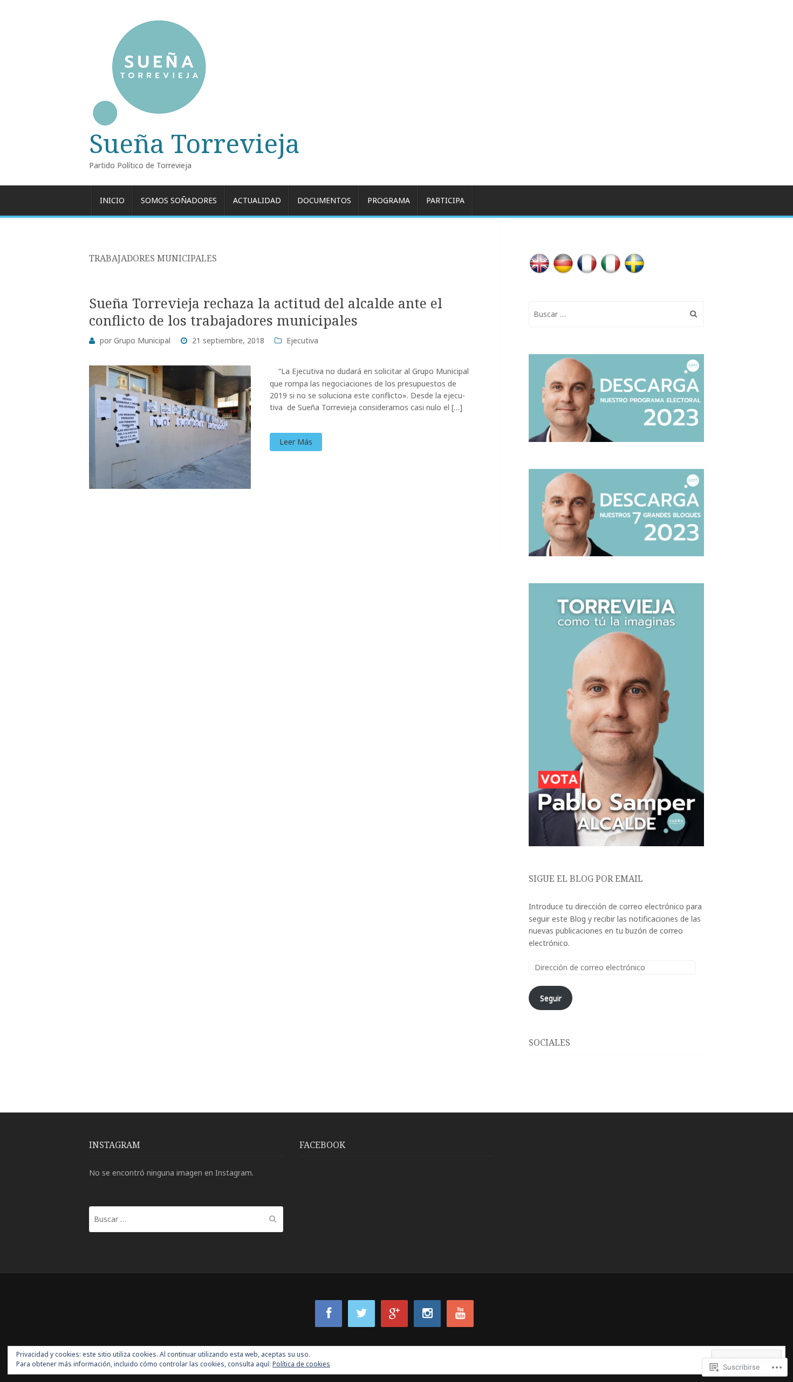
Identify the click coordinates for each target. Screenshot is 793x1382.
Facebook (322, 1145)
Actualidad (257, 200)
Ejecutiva (302, 340)
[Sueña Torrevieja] (396, 73)
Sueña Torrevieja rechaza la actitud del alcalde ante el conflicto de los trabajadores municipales (265, 312)
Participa (445, 200)
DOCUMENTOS (324, 200)
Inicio (112, 200)
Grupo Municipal (142, 340)
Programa (388, 200)
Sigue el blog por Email (586, 879)
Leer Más (295, 442)
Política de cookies (301, 1364)
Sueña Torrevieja (194, 143)
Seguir (551, 998)
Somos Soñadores (179, 200)
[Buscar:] (616, 314)
